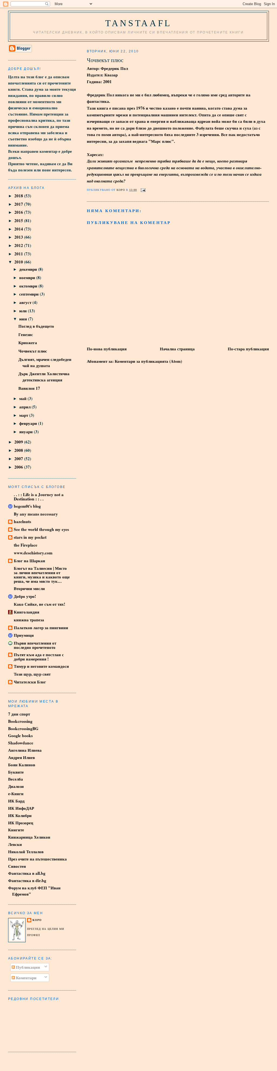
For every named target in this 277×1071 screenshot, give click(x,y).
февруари (28, 423)
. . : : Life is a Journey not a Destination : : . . (39, 497)
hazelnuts (22, 521)
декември (28, 269)
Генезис (25, 334)
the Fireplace (25, 545)
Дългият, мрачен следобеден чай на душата (44, 362)
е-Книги (16, 794)
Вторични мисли (29, 588)
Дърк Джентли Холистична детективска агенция (44, 377)
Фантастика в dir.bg (27, 880)
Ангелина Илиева (25, 750)
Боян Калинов (21, 765)
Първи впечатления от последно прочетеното (35, 645)
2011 (19, 254)
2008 (19, 450)
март (24, 415)
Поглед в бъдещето (36, 326)
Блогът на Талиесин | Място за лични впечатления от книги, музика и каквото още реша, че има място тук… (42, 574)
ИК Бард (16, 801)
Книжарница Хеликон (29, 837)
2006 (19, 467)
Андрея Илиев (21, 757)
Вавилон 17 (29, 388)
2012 (19, 245)
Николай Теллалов (26, 852)
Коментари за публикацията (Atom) (148, 361)
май (23, 398)
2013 (19, 237)
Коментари (26, 978)
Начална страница (177, 349)
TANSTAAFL (138, 23)
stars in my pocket (30, 537)
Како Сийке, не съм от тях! (39, 604)
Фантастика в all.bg (26, 873)
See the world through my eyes (41, 529)
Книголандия (26, 612)
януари (26, 432)
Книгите (16, 830)
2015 (19, 220)
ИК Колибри (20, 815)
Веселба (15, 779)
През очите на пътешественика (37, 859)
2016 (19, 212)
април (25, 407)
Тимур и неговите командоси (41, 666)
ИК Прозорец (20, 823)
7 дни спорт (19, 714)
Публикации (27, 967)
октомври (28, 286)
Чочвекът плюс (32, 351)
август (25, 302)
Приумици (24, 635)
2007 (19, 459)
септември (29, 294)
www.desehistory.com (33, 553)
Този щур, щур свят (32, 674)
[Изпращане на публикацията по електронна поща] (143, 189)
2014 (19, 229)
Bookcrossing (20, 721)
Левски (15, 844)
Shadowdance (20, 743)
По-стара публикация (248, 349)
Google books (20, 735)
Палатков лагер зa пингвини (41, 628)
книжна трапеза (29, 620)
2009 (19, 442)
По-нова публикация (107, 349)
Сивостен (17, 866)
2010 (19, 262)
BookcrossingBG (23, 728)
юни (23, 319)
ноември (27, 277)
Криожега (27, 342)
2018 (19, 196)
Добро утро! (25, 596)
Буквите (16, 772)
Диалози (16, 786)
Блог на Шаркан (29, 561)
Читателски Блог (30, 682)
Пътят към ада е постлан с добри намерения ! (39, 657)
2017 (19, 204)
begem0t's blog (27, 506)
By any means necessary (36, 514)
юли (23, 311)
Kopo (37, 920)
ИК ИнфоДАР (21, 808)
